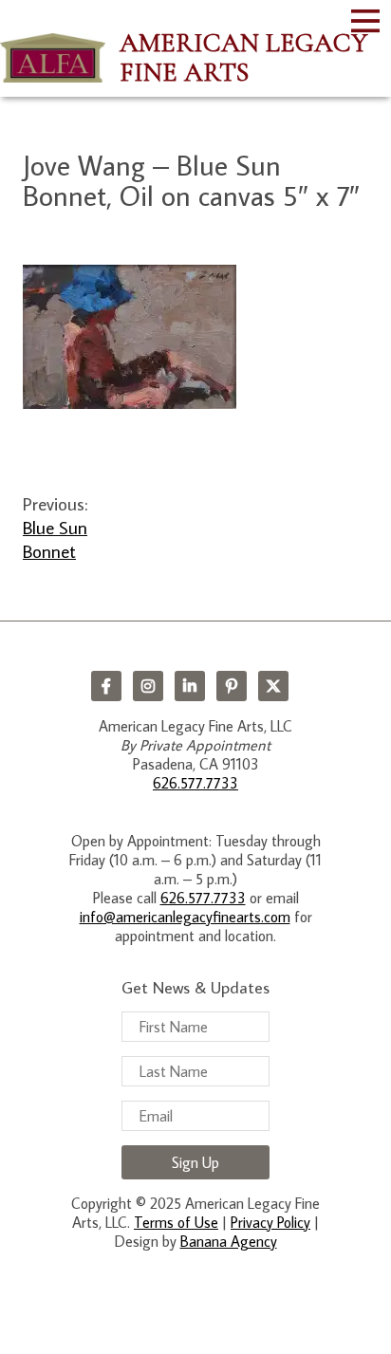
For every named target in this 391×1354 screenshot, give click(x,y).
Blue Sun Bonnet (55, 539)
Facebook (106, 686)
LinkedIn (190, 686)
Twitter (273, 686)
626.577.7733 (195, 782)
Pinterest (231, 686)
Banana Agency (228, 1241)
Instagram (148, 686)
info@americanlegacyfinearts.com (185, 916)
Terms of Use (176, 1222)
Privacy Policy (270, 1222)
